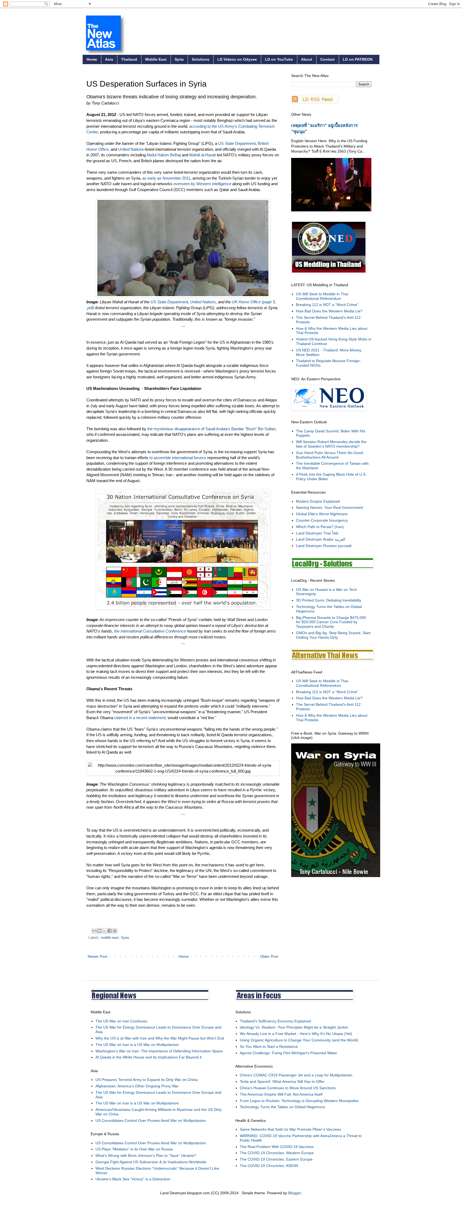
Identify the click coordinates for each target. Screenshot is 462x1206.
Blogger (294, 1193)
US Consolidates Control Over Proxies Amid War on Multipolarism (150, 1120)
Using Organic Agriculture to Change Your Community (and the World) (299, 1040)
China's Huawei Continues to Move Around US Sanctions (288, 1088)
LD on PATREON (357, 59)
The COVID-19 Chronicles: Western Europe (277, 1153)
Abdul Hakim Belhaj (164, 155)
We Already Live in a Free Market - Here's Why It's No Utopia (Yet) (296, 1034)
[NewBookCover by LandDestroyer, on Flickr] (335, 876)
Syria (179, 59)
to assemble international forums (177, 457)
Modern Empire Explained (318, 501)
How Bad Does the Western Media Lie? (329, 311)
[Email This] (94, 930)
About (306, 59)
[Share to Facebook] (109, 930)
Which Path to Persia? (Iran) (320, 527)
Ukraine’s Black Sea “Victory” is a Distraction (132, 1179)
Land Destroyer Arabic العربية (320, 539)
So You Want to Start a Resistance (269, 1046)
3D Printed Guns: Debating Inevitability (328, 600)
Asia (109, 59)
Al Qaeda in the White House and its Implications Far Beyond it (148, 1057)
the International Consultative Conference (150, 631)
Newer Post (97, 956)
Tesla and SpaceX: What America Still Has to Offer (282, 1081)
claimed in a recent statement (139, 717)
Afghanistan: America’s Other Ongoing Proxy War (137, 1086)
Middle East (156, 59)
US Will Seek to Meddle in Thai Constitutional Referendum (322, 296)
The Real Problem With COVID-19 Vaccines (277, 1147)
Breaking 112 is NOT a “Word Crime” (327, 305)
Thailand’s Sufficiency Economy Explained (275, 1021)
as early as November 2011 (165, 178)
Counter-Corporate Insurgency (322, 520)
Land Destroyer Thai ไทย (317, 533)
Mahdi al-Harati (202, 155)
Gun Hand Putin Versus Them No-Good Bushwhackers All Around (329, 455)
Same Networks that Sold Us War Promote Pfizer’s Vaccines (290, 1129)
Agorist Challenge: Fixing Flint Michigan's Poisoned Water (288, 1053)
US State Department (237, 143)
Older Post (269, 956)
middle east (110, 938)
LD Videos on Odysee (237, 59)
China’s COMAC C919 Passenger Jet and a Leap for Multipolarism (296, 1075)
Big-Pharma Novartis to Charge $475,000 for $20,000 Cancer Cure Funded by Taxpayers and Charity (331, 622)
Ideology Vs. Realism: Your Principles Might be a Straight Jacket (294, 1027)
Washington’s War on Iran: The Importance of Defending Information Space (159, 1051)
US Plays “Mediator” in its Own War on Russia (134, 1149)
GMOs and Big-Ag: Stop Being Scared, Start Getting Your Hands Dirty (333, 635)
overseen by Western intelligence (202, 183)
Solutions (200, 59)
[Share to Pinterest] (114, 930)
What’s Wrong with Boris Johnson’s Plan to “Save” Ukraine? (145, 1155)
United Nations (131, 149)
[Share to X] (104, 930)
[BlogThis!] (99, 930)
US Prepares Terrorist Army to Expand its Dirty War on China (146, 1079)
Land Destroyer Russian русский (324, 546)
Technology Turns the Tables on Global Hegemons (282, 1107)
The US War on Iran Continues (121, 1021)
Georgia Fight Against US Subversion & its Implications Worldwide (150, 1162)
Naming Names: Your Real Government (329, 507)
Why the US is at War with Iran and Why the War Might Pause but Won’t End (159, 1038)
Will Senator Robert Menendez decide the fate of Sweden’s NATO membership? (331, 444)
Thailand (129, 59)
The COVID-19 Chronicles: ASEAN (269, 1166)
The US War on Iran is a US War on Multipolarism (137, 1044)
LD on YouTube (279, 59)
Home (92, 59)
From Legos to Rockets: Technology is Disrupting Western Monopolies (299, 1101)
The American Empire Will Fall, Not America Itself (281, 1094)
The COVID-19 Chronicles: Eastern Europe (276, 1159)
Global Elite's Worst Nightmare (322, 514)
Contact (327, 59)
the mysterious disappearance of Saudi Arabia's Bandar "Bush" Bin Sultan (211, 428)
